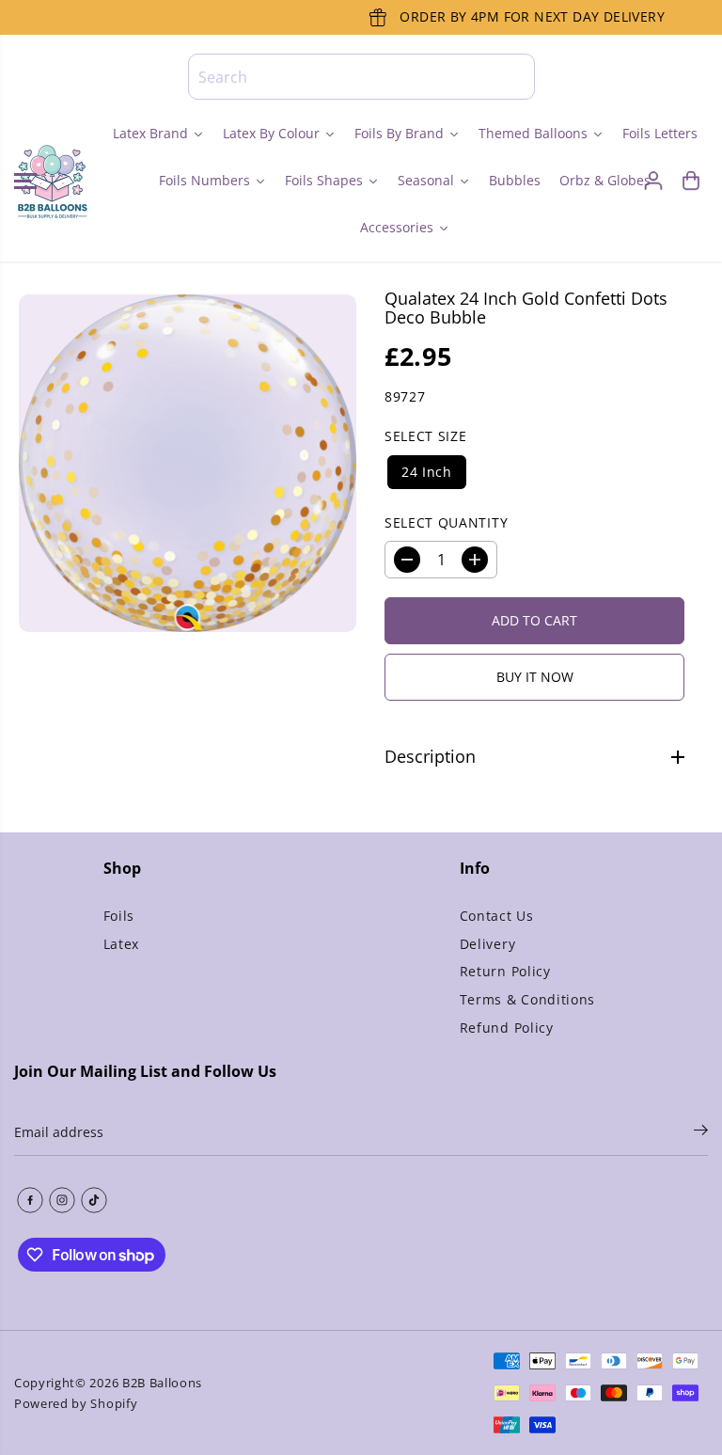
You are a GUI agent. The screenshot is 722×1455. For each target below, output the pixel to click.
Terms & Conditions (527, 999)
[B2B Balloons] (51, 180)
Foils (118, 916)
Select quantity (446, 522)
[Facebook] (30, 1200)
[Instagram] (62, 1200)
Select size (425, 436)
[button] (25, 180)
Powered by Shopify (75, 1403)
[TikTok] (94, 1200)
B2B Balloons (162, 1382)
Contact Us (497, 916)
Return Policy (505, 971)
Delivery (487, 944)
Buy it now (534, 677)
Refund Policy (507, 1027)
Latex (121, 944)
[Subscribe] (701, 1132)
